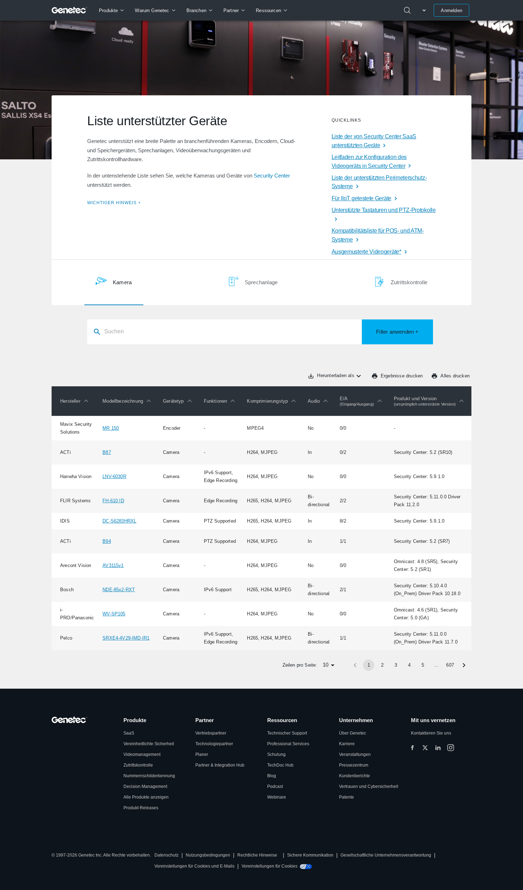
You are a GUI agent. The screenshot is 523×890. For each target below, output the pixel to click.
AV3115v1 (112, 565)
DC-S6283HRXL (119, 521)
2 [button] (382, 665)
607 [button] (450, 665)
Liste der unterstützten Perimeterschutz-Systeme (379, 182)
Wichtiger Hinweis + (114, 202)
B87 (106, 452)
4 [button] (409, 665)
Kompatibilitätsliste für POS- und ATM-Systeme (378, 235)
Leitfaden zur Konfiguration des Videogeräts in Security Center (369, 161)
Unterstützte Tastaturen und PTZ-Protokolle (384, 210)
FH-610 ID (113, 500)
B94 (106, 541)
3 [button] (396, 665)
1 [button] (369, 665)
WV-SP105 (113, 613)
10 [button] (325, 665)
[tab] (113, 282)
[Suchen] (407, 10)
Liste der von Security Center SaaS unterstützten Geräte (374, 140)
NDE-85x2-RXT (118, 589)
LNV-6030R (114, 476)
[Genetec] (70, 10)
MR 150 (110, 428)
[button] (76, 401)
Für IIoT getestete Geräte (361, 198)
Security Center (272, 176)
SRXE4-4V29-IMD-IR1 (125, 638)
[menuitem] (111, 10)
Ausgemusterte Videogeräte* (366, 252)
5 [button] (423, 665)
